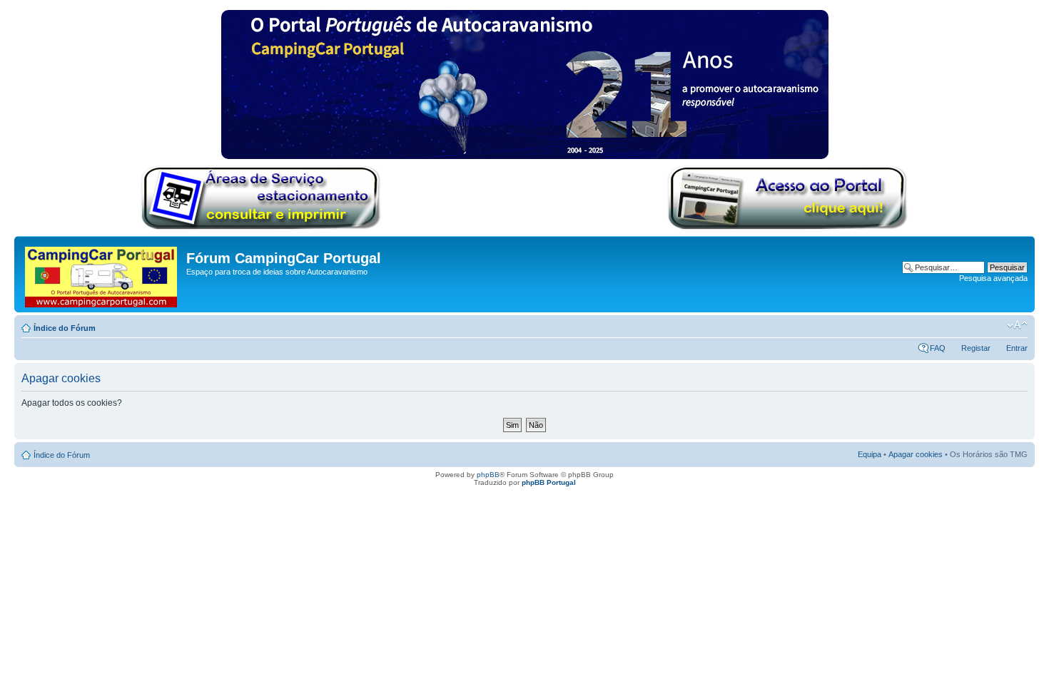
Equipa (869, 454)
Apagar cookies (915, 454)
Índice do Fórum (65, 328)
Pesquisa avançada (993, 278)
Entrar (1017, 348)
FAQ (938, 348)
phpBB (488, 474)
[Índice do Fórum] (102, 274)
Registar (975, 348)
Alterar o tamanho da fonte (1017, 325)
